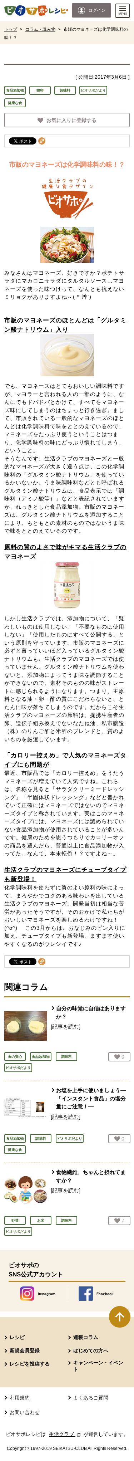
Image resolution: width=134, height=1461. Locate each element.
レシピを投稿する (30, 1364)
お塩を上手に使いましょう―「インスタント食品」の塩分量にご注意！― (91, 1098)
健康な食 (15, 103)
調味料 (65, 90)
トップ (10, 29)
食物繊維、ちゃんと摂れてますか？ (91, 1176)
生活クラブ (65, 1434)
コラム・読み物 (40, 29)
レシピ (17, 1337)
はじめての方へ (90, 1350)
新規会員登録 (25, 1350)
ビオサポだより (93, 90)
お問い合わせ (25, 1412)
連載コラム (85, 1337)
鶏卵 (40, 90)
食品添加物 (15, 90)
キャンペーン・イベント (98, 1366)
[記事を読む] (65, 1026)
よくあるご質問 (90, 1398)
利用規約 (20, 1398)
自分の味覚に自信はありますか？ (91, 1012)
